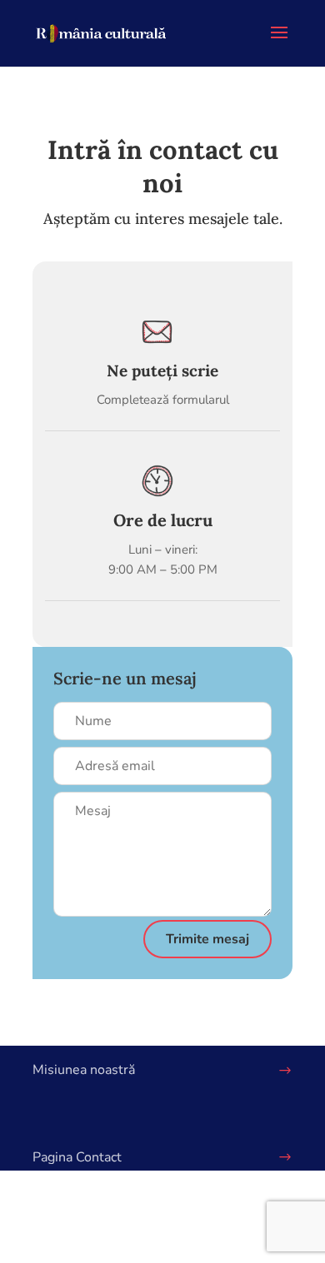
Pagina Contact (77, 1157)
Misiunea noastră (83, 1070)
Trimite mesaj (207, 939)
